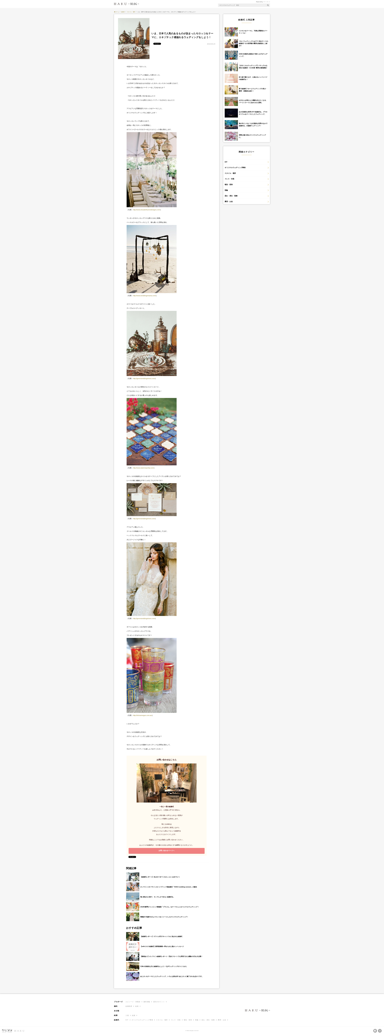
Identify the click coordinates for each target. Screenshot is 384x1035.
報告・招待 (229, 184)
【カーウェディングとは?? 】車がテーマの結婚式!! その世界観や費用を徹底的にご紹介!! (253, 43)
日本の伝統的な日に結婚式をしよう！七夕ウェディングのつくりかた (163, 966)
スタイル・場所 (230, 173)
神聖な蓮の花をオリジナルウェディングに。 (252, 136)
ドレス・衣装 (229, 179)
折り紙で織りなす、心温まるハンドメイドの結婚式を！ (253, 78)
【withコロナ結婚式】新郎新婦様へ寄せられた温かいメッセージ (162, 946)
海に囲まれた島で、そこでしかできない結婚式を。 (157, 897)
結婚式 (116, 1020)
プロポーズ (118, 1002)
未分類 (116, 1011)
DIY (226, 162)
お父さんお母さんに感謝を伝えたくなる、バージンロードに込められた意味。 (253, 101)
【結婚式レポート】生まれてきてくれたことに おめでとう (160, 877)
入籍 (127, 1015)
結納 (136, 1006)
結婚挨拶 (129, 1006)
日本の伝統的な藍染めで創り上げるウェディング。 (253, 55)
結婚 (116, 1015)
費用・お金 (229, 201)
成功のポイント (159, 1002)
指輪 (226, 190)
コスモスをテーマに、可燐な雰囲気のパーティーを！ (253, 32)
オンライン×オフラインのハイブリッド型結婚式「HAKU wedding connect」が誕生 (168, 887)
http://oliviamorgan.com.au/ (142, 715)
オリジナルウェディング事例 (235, 167)
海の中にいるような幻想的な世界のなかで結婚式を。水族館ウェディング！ (253, 125)
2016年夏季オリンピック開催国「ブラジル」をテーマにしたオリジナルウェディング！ (169, 907)
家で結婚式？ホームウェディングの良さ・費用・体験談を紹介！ (253, 90)
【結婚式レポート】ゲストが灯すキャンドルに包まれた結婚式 (161, 936)
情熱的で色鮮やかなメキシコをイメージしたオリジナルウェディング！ (164, 917)
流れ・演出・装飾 (231, 196)
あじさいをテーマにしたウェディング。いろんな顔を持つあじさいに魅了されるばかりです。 (171, 976)
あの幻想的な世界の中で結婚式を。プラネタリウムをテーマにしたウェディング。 (253, 113)
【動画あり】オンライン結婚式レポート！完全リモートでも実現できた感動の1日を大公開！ (171, 956)
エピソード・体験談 (133, 1002)
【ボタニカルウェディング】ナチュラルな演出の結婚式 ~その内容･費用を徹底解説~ (253, 67)
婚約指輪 (147, 1002)
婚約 (116, 1006)
